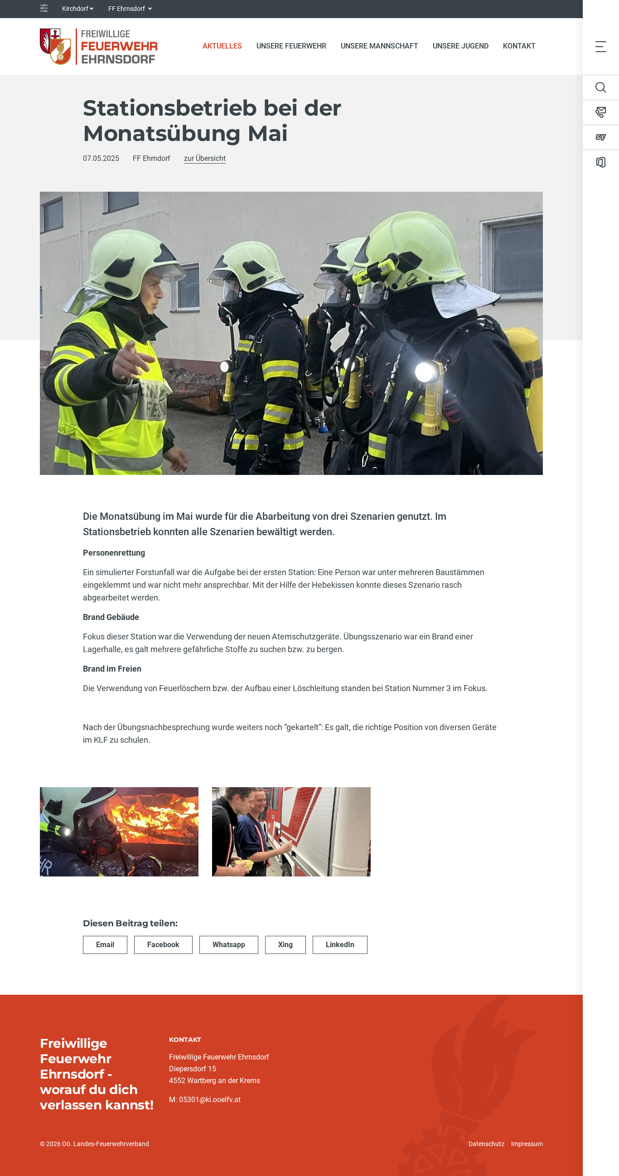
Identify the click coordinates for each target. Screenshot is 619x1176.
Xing (285, 944)
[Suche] (601, 87)
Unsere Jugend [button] (460, 46)
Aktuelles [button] (222, 46)
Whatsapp (229, 944)
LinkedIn (340, 944)
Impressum (527, 1143)
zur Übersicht (205, 158)
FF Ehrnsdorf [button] (127, 8)
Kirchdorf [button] (75, 8)
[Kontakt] (601, 112)
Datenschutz (486, 1143)
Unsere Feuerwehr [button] (291, 46)
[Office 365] (601, 162)
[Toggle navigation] (601, 46)
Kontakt (519, 46)
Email (105, 944)
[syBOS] (601, 137)
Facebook (163, 944)
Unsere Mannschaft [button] (379, 46)
